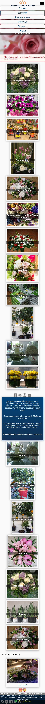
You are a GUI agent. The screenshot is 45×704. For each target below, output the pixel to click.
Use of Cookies (25, 701)
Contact (23, 22)
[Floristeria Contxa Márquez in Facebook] (15, 395)
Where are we (23, 17)
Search (23, 26)
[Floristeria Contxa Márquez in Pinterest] (20, 395)
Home (23, 8)
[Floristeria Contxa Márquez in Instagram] (24, 395)
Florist (24, 13)
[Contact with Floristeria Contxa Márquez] (29, 395)
